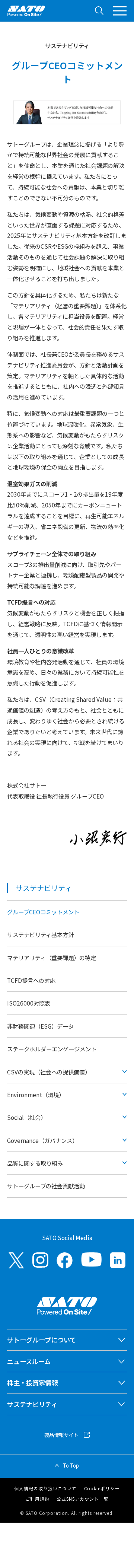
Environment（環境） (35, 1094)
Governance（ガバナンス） (42, 1140)
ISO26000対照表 (28, 1003)
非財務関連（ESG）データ (40, 1026)
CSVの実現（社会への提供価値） (48, 1072)
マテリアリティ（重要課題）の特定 (51, 957)
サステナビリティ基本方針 (40, 934)
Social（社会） (26, 1117)
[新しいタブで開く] (16, 1260)
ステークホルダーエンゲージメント (51, 1049)
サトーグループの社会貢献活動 (46, 1186)
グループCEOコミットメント (43, 912)
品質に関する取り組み (35, 1163)
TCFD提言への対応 (31, 980)
